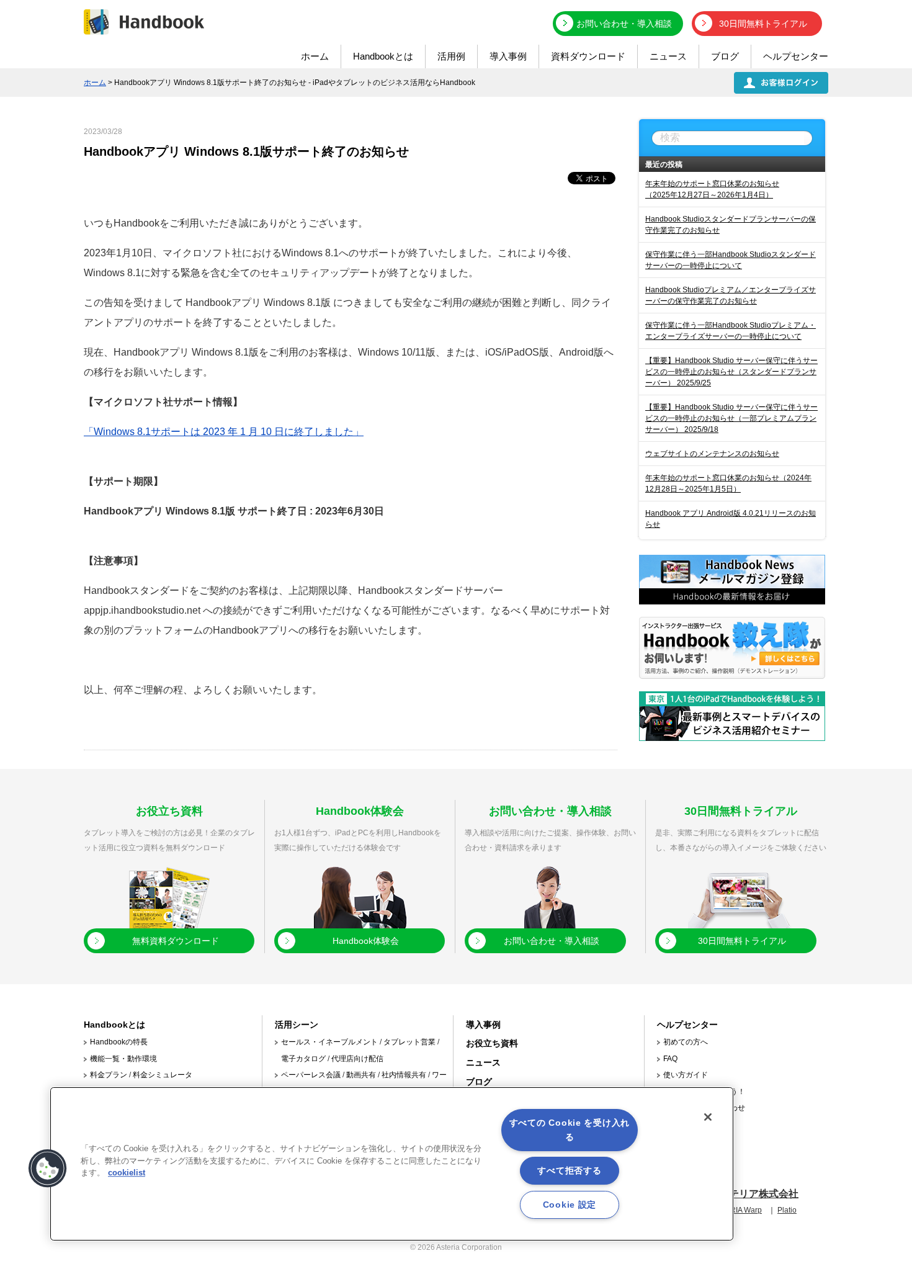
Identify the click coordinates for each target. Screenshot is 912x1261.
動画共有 (361, 1074)
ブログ (725, 56)
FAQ (670, 1058)
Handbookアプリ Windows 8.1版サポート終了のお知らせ (246, 151)
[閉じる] (708, 1117)
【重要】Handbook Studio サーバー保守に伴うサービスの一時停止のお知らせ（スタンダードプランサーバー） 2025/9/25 (731, 371)
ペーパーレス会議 (311, 1074)
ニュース (668, 56)
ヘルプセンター (795, 56)
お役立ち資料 (492, 1043)
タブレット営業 (409, 1042)
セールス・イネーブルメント (329, 1042)
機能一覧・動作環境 (123, 1058)
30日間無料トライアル (763, 24)
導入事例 (508, 56)
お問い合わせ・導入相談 (624, 24)
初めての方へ (685, 1042)
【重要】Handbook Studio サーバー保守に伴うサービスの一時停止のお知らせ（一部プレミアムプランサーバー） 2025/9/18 (731, 418)
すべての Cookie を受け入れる (569, 1130)
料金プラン (108, 1074)
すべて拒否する (569, 1170)
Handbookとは (383, 56)
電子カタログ (303, 1058)
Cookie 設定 (569, 1204)
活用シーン (296, 1025)
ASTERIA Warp (736, 1210)
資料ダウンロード (588, 56)
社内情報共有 (404, 1074)
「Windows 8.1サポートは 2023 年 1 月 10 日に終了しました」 (224, 431)
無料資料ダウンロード (175, 941)
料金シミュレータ (162, 1074)
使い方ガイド (685, 1074)
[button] (48, 1168)
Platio (787, 1210)
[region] (392, 1164)
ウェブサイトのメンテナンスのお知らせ (712, 453)
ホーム (315, 56)
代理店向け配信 (357, 1058)
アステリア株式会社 (753, 1193)
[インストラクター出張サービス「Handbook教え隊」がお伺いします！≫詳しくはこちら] (732, 675)
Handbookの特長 (119, 1042)
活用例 (451, 56)
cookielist (126, 1172)
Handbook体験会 (366, 941)
